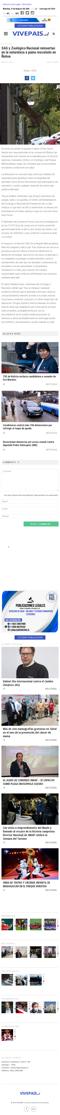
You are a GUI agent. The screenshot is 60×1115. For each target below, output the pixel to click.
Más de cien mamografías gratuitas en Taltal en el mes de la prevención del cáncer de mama (30, 732)
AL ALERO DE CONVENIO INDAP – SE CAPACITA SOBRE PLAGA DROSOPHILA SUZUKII (28, 782)
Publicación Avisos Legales (12, 4)
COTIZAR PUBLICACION (30, 25)
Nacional (51, 688)
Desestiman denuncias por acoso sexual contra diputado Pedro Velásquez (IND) (28, 443)
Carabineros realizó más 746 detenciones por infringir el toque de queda (27, 427)
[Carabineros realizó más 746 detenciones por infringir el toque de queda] (30, 406)
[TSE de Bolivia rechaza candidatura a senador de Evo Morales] (30, 357)
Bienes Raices (27, 4)
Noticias (6, 44)
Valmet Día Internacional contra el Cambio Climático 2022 (28, 683)
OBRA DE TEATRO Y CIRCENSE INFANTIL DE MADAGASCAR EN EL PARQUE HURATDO (26, 884)
